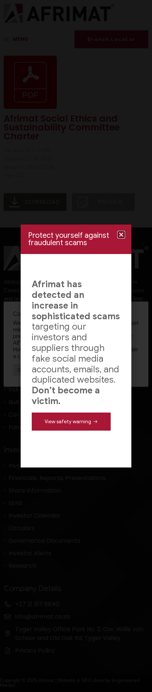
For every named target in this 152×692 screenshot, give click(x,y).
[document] (76, 346)
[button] (121, 234)
